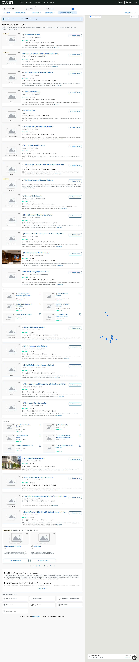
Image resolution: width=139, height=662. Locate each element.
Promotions (29, 2)
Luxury (52, 2)
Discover (46, 2)
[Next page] (54, 566)
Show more (56, 47)
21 (50, 566)
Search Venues (6, 6)
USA (12, 6)
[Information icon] (134, 12)
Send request (36, 616)
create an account (16, 19)
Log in (135, 2)
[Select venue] (40, 294)
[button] (38, 9)
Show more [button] (41, 588)
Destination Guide (130, 658)
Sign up (131, 2)
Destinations (38, 2)
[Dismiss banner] (81, 19)
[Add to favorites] (19, 34)
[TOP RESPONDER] (23, 35)
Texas (16, 6)
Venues (22, 2)
